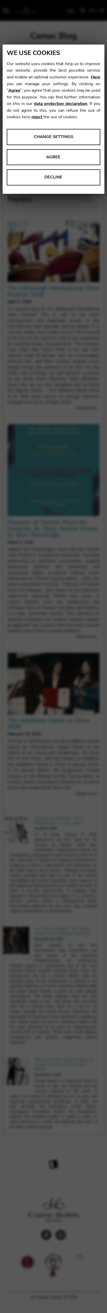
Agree (14, 90)
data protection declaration (60, 104)
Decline (53, 177)
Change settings (53, 137)
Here (95, 77)
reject (36, 117)
